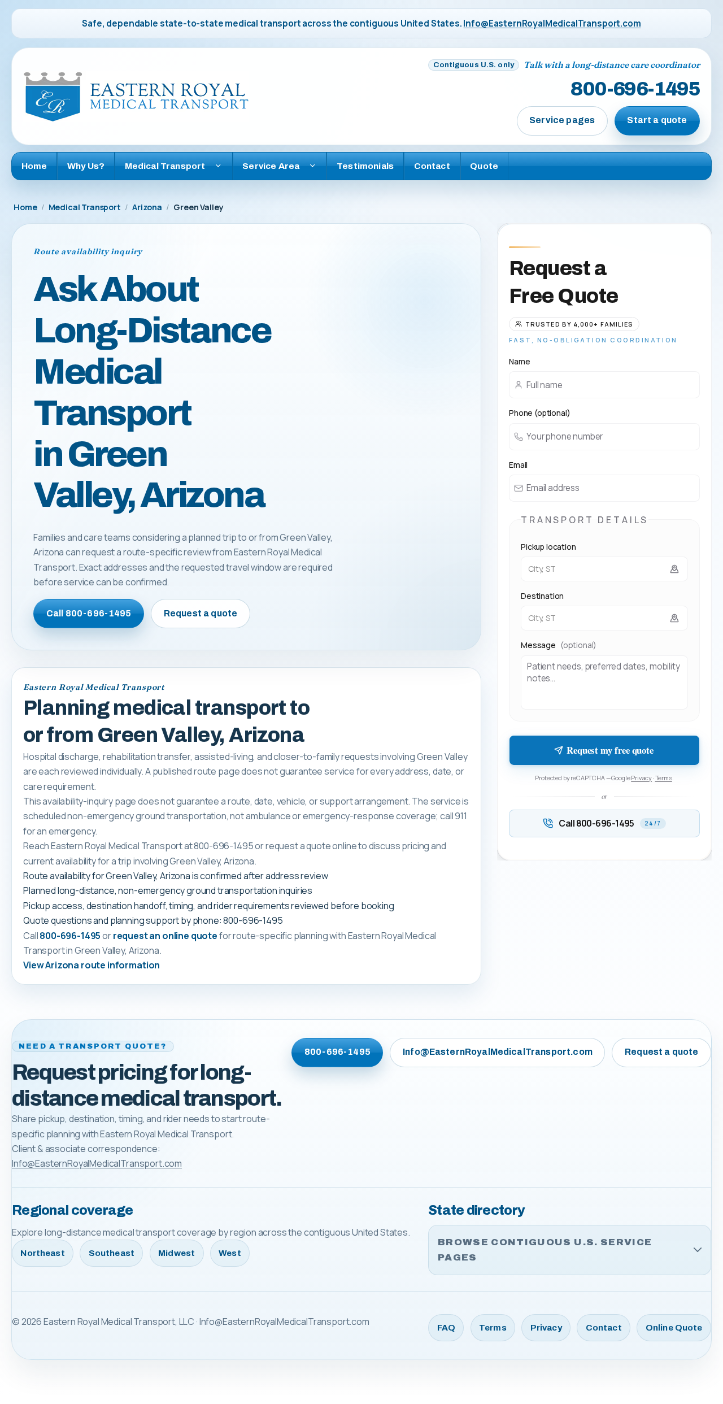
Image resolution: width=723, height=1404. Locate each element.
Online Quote (674, 1327)
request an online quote (165, 935)
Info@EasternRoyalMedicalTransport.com (552, 23)
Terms (663, 777)
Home (34, 166)
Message (558, 645)
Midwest (176, 1253)
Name (519, 361)
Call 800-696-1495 (89, 613)
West (230, 1253)
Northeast (42, 1253)
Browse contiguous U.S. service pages (545, 1250)
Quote (484, 166)
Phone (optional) (539, 412)
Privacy (641, 777)
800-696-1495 (635, 89)
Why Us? (85, 166)
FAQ (446, 1327)
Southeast (111, 1253)
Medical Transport (85, 207)
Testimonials (365, 166)
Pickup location (548, 546)
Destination (542, 595)
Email (518, 464)
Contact (432, 166)
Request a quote (200, 613)
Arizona (147, 207)
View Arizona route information (91, 965)
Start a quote (657, 120)
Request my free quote (610, 750)
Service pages (562, 120)
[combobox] (604, 569)
